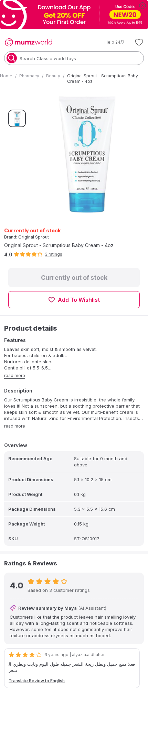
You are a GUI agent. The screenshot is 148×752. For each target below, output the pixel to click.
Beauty (53, 75)
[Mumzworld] (28, 42)
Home (6, 75)
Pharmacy (29, 75)
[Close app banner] (142, 5)
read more (14, 375)
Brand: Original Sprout (26, 237)
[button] (110, 42)
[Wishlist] (139, 42)
